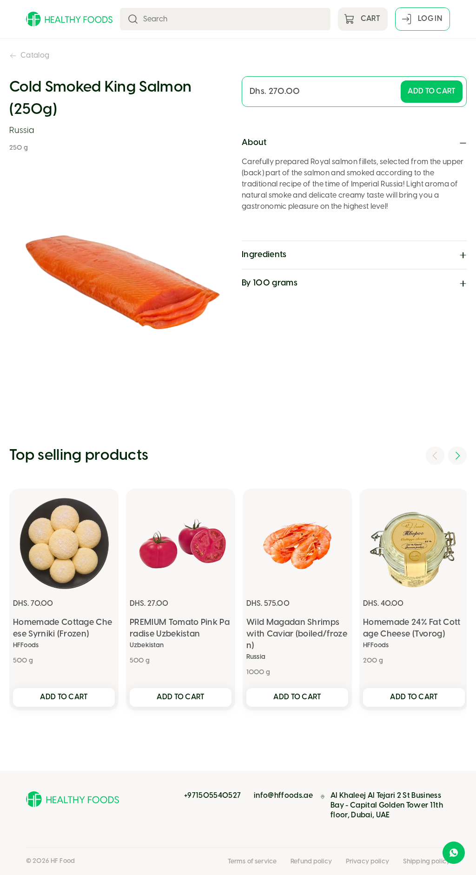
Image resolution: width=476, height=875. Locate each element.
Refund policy (311, 861)
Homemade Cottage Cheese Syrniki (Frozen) (62, 628)
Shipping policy (426, 861)
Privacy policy (367, 861)
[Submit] (133, 19)
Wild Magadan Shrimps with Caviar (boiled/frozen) (296, 634)
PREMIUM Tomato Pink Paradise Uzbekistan (180, 628)
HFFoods (26, 645)
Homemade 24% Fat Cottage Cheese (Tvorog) (412, 628)
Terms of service (252, 861)
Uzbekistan (147, 645)
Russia (21, 130)
